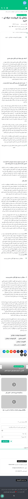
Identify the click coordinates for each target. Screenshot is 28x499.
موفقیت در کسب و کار (10, 12)
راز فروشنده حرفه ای (10, 339)
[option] (14, 367)
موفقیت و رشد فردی (19, 12)
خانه (25, 12)
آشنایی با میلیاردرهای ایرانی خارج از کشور (14, 370)
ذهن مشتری (22, 339)
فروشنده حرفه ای (21, 342)
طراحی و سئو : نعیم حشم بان (9, 492)
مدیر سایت (23, 24)
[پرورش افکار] (24, 3)
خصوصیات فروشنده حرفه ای (18, 335)
